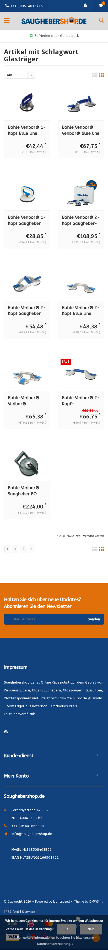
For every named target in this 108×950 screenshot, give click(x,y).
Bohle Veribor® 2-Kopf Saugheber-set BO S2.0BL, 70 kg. (81, 221)
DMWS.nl (95, 901)
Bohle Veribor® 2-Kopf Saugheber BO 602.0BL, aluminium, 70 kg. (27, 311)
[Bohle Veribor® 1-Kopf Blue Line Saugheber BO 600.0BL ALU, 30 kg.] (27, 103)
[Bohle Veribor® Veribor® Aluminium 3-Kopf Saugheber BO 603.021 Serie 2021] (27, 374)
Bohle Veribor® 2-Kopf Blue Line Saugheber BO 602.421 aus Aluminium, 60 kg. (81, 311)
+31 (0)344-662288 (28, 826)
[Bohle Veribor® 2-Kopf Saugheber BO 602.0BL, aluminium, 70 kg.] (27, 283)
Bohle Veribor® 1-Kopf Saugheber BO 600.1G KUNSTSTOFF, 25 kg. (27, 221)
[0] (101, 6)
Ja (66, 929)
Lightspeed (61, 901)
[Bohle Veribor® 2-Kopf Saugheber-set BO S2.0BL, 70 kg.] (81, 193)
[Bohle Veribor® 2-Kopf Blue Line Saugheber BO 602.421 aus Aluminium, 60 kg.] (81, 283)
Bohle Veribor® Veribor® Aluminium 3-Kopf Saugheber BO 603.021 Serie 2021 (26, 401)
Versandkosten (93, 536)
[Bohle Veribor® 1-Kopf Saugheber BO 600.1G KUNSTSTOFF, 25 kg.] (27, 193)
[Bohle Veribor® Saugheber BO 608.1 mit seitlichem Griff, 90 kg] (27, 464)
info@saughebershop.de (32, 834)
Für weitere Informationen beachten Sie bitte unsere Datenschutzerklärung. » (55, 941)
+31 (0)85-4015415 (26, 6)
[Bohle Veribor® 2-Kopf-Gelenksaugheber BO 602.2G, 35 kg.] (81, 374)
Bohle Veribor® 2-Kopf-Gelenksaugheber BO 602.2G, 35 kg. (81, 401)
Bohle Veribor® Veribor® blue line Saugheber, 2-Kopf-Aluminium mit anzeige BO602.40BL (80, 131)
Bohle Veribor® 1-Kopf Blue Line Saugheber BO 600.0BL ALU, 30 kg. (27, 131)
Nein (91, 929)
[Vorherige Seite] (7, 549)
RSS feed (12, 912)
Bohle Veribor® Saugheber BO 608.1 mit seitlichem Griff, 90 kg (27, 491)
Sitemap (28, 912)
